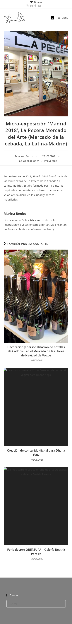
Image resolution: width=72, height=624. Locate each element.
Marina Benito (24, 156)
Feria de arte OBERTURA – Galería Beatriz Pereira (36, 552)
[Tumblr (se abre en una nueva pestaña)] (35, 5)
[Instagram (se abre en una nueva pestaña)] (27, 5)
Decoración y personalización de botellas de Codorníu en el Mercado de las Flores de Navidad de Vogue (36, 351)
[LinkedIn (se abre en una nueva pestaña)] (31, 5)
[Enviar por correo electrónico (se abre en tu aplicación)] (44, 5)
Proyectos (50, 161)
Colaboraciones (29, 161)
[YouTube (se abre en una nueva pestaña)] (39, 5)
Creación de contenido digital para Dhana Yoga (36, 452)
